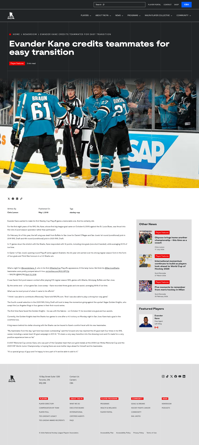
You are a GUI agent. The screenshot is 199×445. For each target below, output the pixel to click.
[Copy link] (21, 198)
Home (16, 34)
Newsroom (30, 34)
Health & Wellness (108, 408)
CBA (186, 4)
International (76, 412)
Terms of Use (152, 433)
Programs (132, 15)
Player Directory (46, 404)
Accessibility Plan (106, 433)
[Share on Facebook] (13, 198)
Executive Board (77, 408)
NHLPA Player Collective (157, 15)
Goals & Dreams (138, 404)
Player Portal (154, 5)
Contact (167, 5)
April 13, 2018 (30, 274)
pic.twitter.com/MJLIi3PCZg (57, 271)
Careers (73, 380)
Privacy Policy (138, 433)
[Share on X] (8, 198)
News (118, 15)
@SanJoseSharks (112, 268)
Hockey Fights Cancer (140, 408)
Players (85, 15)
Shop (176, 5)
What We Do (75, 404)
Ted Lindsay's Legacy (48, 416)
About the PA (101, 15)
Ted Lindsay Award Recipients (52, 420)
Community (182, 15)
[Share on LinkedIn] (17, 198)
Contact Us (74, 376)
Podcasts (166, 408)
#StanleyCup (55, 268)
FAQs (72, 420)
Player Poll (44, 412)
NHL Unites (144, 416)
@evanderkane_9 (28, 268)
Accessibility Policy (123, 433)
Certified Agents (77, 416)
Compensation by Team (49, 408)
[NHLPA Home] (11, 15)
